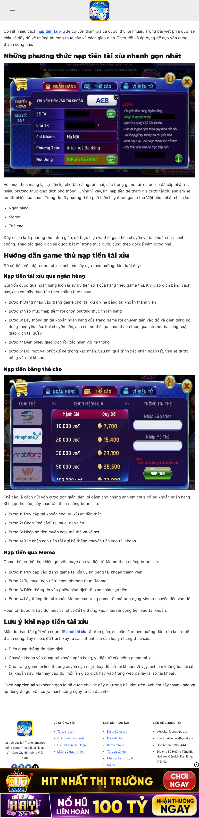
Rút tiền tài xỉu (116, 745)
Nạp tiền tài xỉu (117, 738)
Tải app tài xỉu (116, 751)
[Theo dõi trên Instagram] (21, 767)
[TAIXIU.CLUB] (99, 10)
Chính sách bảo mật (70, 738)
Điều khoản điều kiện (71, 745)
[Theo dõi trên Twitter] (28, 767)
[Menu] (12, 10)
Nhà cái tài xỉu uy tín (120, 758)
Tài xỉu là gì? (65, 731)
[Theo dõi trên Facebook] (14, 767)
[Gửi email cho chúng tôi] (35, 767)
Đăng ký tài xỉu (117, 731)
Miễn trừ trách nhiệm (71, 751)
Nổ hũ (111, 765)
